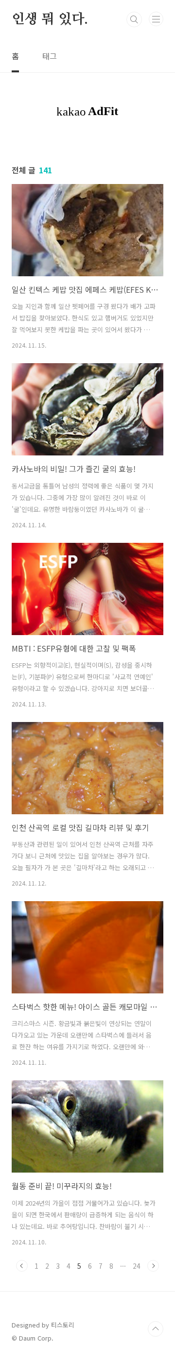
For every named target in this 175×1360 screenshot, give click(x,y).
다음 (153, 1266)
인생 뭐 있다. (50, 19)
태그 (49, 56)
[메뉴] (156, 19)
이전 (22, 1266)
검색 (134, 19)
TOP (155, 1329)
